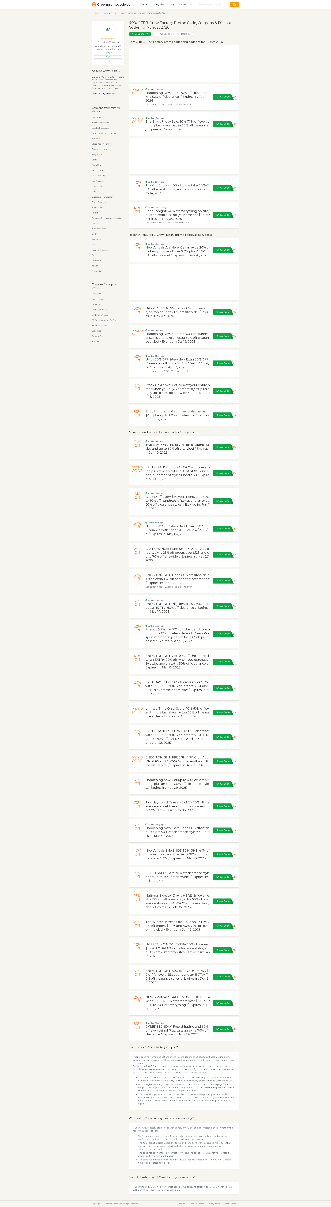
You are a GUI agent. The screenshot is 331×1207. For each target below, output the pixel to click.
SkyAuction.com (99, 149)
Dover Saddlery (99, 202)
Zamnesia (96, 239)
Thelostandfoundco (100, 123)
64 (93, 255)
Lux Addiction (98, 181)
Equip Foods (97, 299)
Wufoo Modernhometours (104, 133)
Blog (171, 4)
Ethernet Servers (99, 325)
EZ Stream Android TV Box (104, 320)
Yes (108, 57)
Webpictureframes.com (102, 197)
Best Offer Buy (99, 176)
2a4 (93, 244)
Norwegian (97, 271)
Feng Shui (96, 165)
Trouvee (95, 341)
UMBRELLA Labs (100, 315)
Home (95, 13)
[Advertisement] (184, 63)
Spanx (94, 160)
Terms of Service (197, 1204)
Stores (144, 4)
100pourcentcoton (100, 250)
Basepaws (96, 294)
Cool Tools (96, 117)
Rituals (95, 213)
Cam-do (95, 191)
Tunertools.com (99, 229)
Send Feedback (230, 1204)
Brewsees (96, 331)
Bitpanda (96, 304)
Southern (96, 138)
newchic (95, 266)
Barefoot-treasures (100, 128)
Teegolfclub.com (99, 154)
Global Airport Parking (102, 144)
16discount (96, 260)
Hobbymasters (98, 186)
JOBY (94, 234)
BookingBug (97, 336)
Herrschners (97, 207)
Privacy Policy (214, 1204)
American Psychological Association (108, 218)
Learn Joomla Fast (100, 310)
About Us (182, 1204)
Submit (183, 4)
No (108, 60)
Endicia (95, 223)
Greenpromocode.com (115, 4)
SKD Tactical (97, 170)
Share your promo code (162, 1190)
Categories (158, 4)
